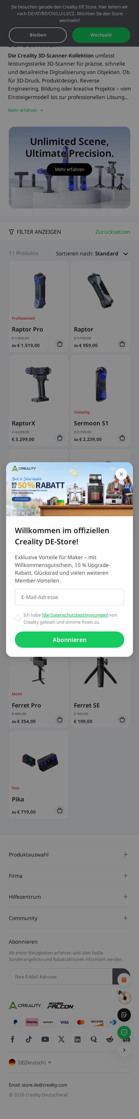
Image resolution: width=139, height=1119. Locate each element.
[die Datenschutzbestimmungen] (75, 615)
